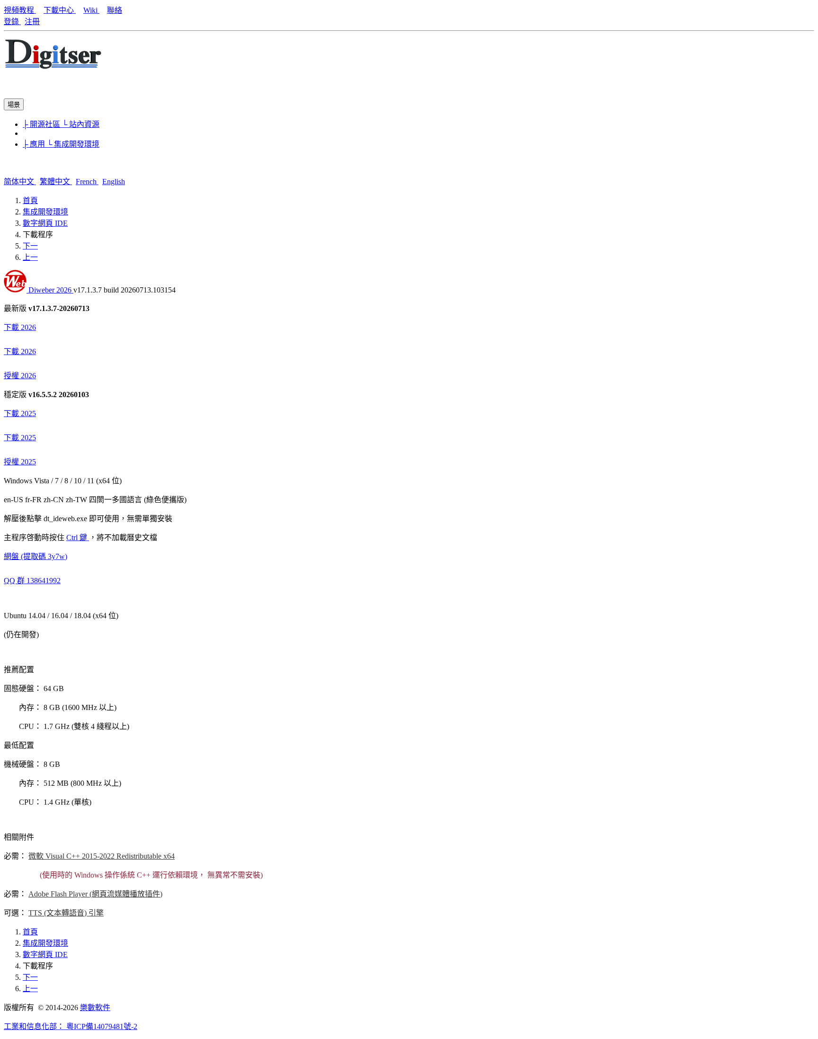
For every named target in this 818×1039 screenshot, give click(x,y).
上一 (30, 257)
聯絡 (114, 10)
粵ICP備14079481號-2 (101, 1026)
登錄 (12, 22)
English (113, 182)
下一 (30, 246)
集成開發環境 (45, 212)
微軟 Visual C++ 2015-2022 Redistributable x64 (101, 856)
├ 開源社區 (42, 124)
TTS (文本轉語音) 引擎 (66, 913)
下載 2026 (20, 327)
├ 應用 (35, 144)
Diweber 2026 (50, 290)
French (87, 182)
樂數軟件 (95, 1007)
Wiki (91, 10)
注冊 (32, 22)
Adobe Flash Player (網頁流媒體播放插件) (95, 894)
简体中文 (20, 182)
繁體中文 (56, 182)
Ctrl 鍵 (77, 537)
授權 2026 (20, 376)
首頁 (30, 200)
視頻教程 (20, 10)
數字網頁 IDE (45, 223)
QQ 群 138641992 (32, 581)
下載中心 (60, 10)
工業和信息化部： (35, 1026)
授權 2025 (20, 462)
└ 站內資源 (80, 124)
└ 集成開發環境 (73, 144)
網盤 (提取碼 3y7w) (35, 556)
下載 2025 (20, 413)
